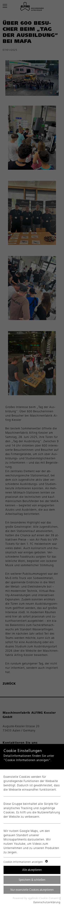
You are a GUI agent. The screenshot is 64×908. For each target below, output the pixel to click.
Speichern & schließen (32, 879)
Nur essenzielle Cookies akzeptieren (32, 889)
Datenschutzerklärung (46, 902)
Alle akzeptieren (32, 869)
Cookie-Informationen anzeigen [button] (24, 861)
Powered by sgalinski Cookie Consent (36, 898)
